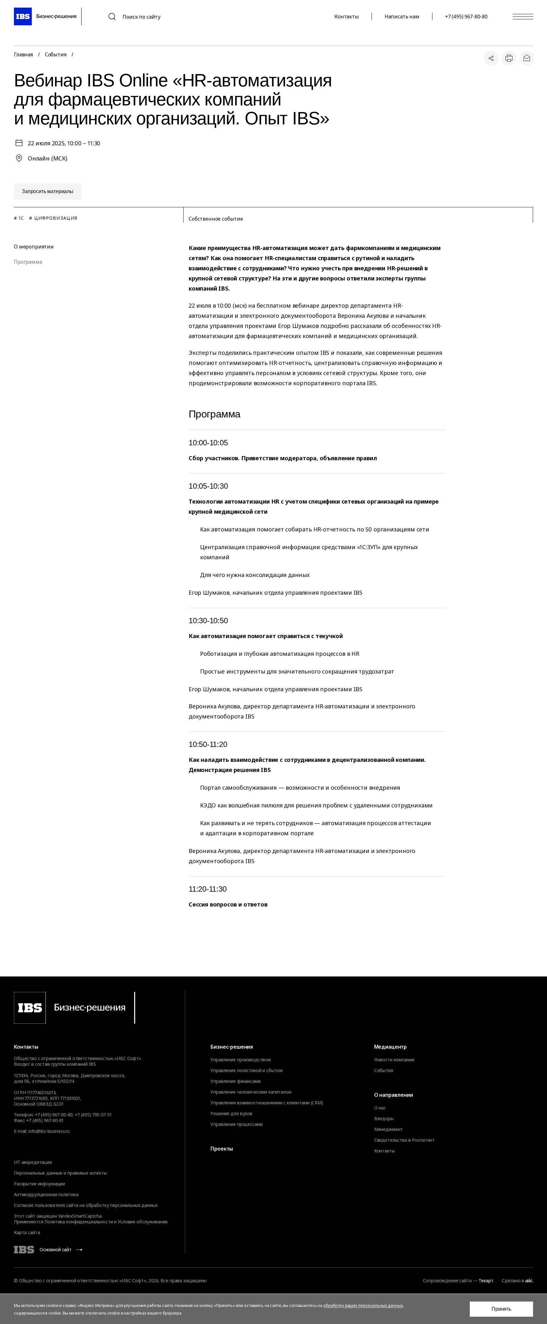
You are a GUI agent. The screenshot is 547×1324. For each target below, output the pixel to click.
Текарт (486, 1280)
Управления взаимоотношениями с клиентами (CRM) (267, 1103)
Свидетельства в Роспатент (404, 1140)
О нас (380, 1108)
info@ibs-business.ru (49, 1131)
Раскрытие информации (39, 1184)
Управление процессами (236, 1124)
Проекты (222, 1148)
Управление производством (241, 1060)
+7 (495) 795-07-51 (93, 1115)
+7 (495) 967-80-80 (466, 16)
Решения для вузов (231, 1113)
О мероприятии (34, 246)
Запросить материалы (47, 191)
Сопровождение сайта (447, 1280)
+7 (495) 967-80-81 (44, 1120)
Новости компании (394, 1060)
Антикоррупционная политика (46, 1194)
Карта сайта (27, 1232)
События (383, 1070)
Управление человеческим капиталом (251, 1092)
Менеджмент (388, 1129)
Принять (501, 1309)
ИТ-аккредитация (33, 1162)
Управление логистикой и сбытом (247, 1070)
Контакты (346, 16)
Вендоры (384, 1118)
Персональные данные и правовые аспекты (60, 1173)
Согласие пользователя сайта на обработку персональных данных (86, 1205)
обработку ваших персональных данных (363, 1305)
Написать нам (402, 16)
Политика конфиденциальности (78, 1222)
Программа (28, 261)
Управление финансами (236, 1081)
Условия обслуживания (142, 1222)
